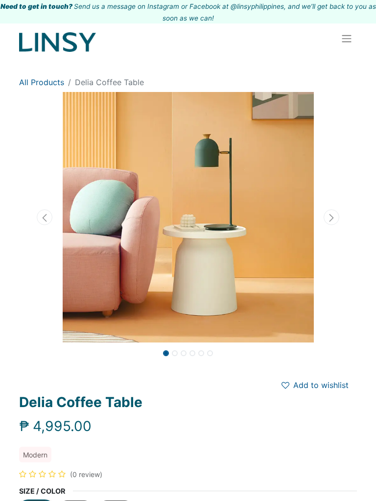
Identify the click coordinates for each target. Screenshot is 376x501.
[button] (44, 217)
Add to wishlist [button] (321, 385)
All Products (41, 82)
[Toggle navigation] (346, 38)
